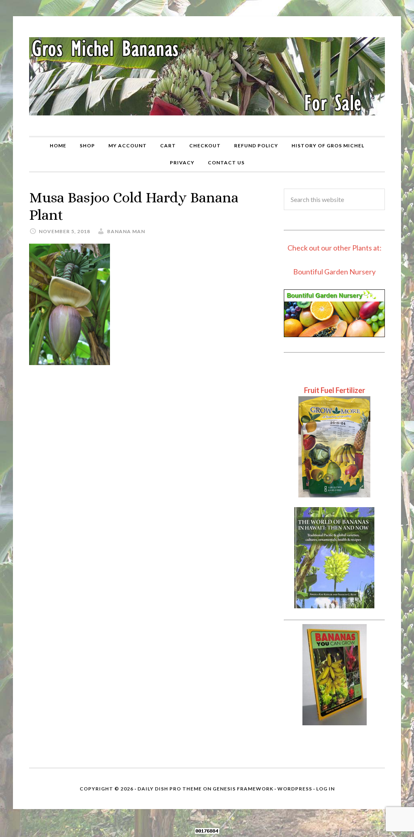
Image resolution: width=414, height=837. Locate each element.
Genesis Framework (243, 789)
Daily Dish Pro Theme (169, 789)
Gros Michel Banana (207, 76)
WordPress (294, 789)
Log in (325, 789)
